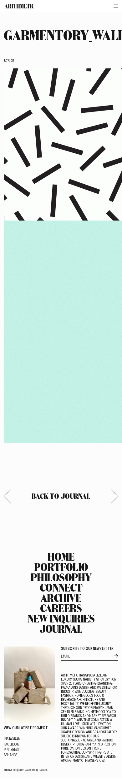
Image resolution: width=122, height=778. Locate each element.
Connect (61, 587)
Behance (11, 754)
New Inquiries (61, 618)
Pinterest (11, 749)
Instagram (12, 738)
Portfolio (61, 567)
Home (61, 556)
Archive (61, 598)
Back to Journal (61, 496)
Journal (60, 629)
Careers (61, 608)
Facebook (11, 743)
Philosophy (61, 577)
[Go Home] (19, 6)
